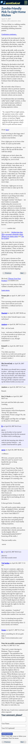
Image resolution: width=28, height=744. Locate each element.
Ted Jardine (5, 563)
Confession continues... (9, 34)
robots (19, 21)
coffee (8, 21)
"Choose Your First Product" (11, 279)
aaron (3, 450)
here (7, 130)
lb (2, 426)
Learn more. (5, 290)
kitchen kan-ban (17, 232)
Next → (23, 273)
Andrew (4, 324)
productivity (13, 21)
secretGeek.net (12, 3)
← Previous (7, 273)
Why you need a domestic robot (12, 234)
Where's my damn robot (9, 236)
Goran (3, 630)
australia (3, 21)
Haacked (4, 313)
